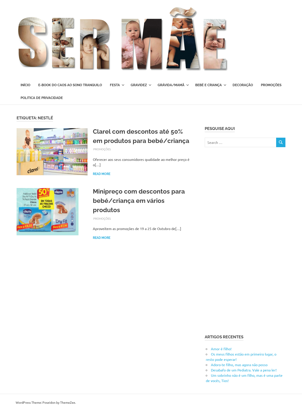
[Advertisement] (238, 240)
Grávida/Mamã (171, 85)
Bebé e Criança (208, 85)
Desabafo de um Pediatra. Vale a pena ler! (244, 370)
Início (25, 85)
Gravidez (139, 85)
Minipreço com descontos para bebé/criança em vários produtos (139, 201)
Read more (101, 174)
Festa (115, 85)
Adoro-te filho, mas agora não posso (239, 364)
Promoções (271, 85)
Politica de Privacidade (42, 98)
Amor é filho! (221, 348)
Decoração (243, 85)
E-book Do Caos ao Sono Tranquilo (70, 85)
